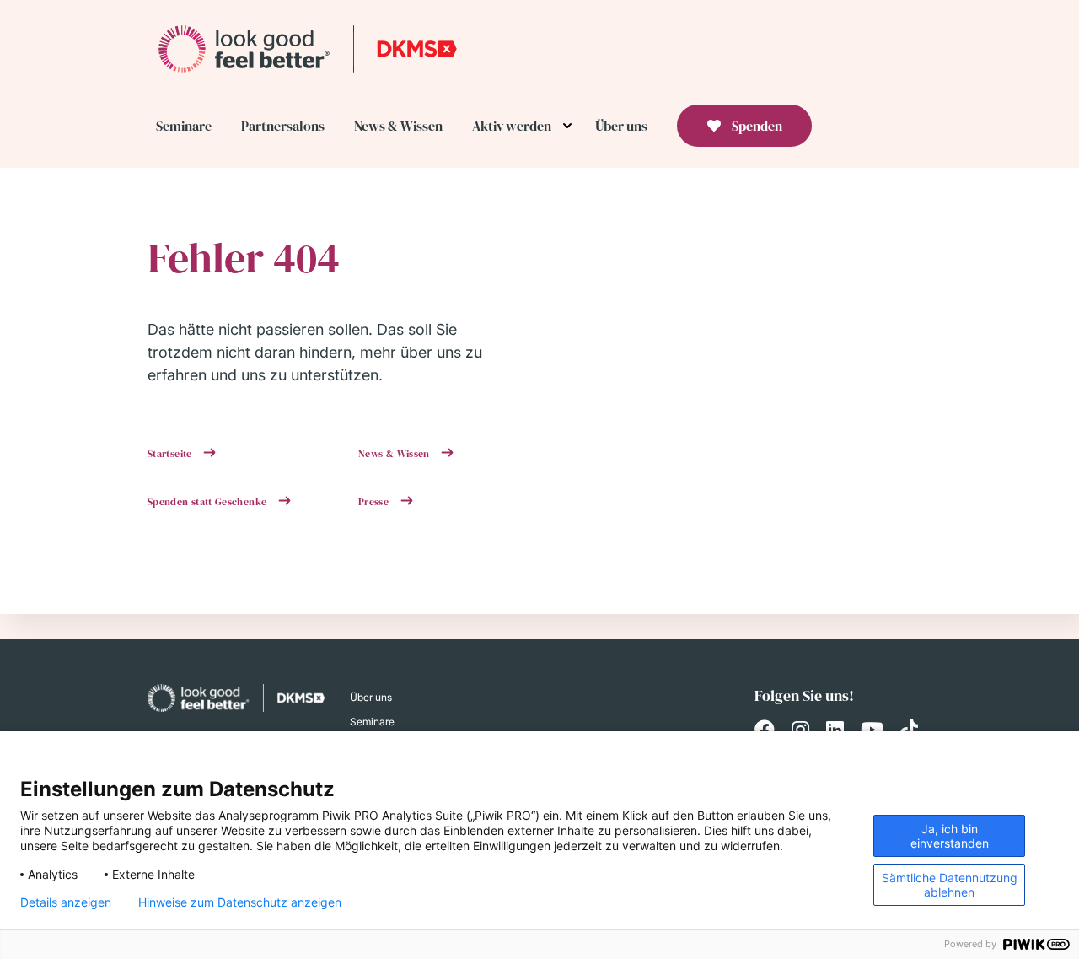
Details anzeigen (65, 902)
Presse (375, 502)
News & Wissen (395, 454)
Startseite (171, 454)
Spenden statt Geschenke (209, 502)
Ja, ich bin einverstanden (949, 836)
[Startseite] (307, 48)
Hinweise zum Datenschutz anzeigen (239, 902)
